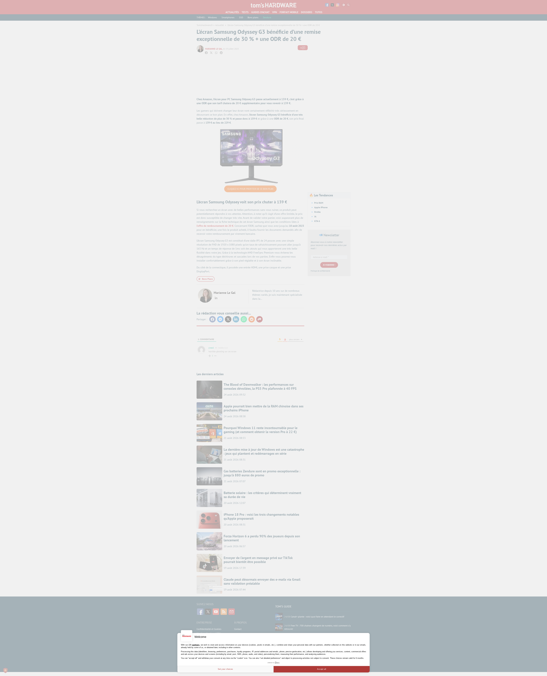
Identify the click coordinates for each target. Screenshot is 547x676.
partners (195, 645)
